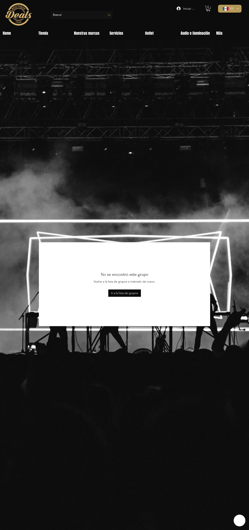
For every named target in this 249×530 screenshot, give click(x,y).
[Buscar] (109, 15)
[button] (208, 8)
